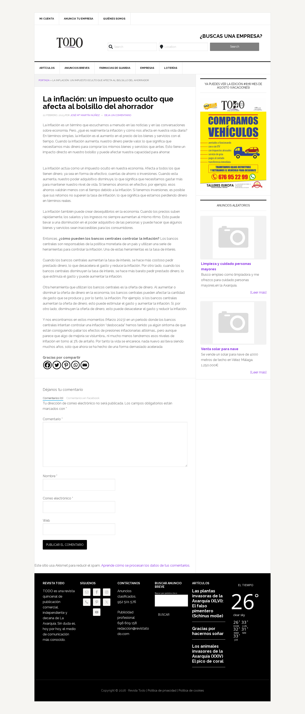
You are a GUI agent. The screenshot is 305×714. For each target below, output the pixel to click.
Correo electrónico (58, 498)
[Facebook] (47, 365)
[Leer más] (258, 292)
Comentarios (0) (53, 398)
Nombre (50, 476)
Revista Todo (70, 42)
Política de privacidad (162, 690)
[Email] (85, 365)
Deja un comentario (117, 115)
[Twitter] (56, 365)
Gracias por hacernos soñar (208, 631)
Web (46, 521)
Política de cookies (191, 690)
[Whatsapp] (75, 365)
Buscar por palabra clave (166, 593)
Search (234, 46)
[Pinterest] (66, 365)
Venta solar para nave (219, 349)
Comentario (53, 419)
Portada (44, 80)
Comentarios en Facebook (82, 398)
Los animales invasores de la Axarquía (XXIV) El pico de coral (207, 654)
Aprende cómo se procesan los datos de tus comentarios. (145, 565)
